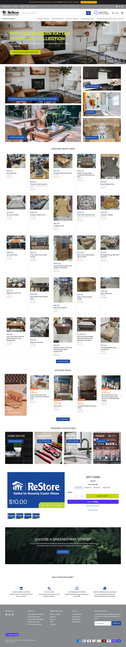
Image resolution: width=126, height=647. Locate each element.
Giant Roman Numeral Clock (86, 215)
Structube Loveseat (13, 215)
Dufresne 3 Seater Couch (37, 215)
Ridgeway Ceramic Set (14, 293)
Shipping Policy (76, 621)
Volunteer (22, 6)
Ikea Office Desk (11, 173)
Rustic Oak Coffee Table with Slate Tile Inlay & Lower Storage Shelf (15, 338)
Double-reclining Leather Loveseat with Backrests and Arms (85, 174)
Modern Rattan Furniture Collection (110, 18)
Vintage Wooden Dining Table (63, 173)
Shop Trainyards (58, 18)
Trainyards (9, 175)
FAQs (27, 6)
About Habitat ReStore (34, 617)
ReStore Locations (6, 6)
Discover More (63, 361)
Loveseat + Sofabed (107, 215)
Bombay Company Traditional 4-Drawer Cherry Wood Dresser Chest (63, 349)
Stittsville (56, 269)
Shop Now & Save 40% (22, 52)
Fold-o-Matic (58, 406)
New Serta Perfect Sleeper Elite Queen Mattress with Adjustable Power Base (85, 338)
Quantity (69, 492)
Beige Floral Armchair (36, 342)
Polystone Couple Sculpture (38, 184)
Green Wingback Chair (107, 184)
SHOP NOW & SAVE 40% (89, 2)
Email (107, 13)
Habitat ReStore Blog (33, 621)
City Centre (103, 185)
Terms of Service (77, 614)
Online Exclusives (87, 18)
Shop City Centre (72, 18)
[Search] (88, 13)
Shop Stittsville (43, 18)
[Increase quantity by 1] (82, 496)
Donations (15, 6)
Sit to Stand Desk (12, 255)
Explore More (63, 419)
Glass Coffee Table (106, 293)
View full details (93, 510)
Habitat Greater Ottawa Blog (35, 619)
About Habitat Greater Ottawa (36, 614)
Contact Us (33, 6)
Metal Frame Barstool (60, 307)
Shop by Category (8, 18)
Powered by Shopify (10, 642)
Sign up (116, 623)
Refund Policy (76, 619)
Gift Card (93, 477)
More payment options (93, 505)
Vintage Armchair (59, 226)
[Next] (120, 395)
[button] (115, 13)
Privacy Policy (76, 617)
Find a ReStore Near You (34, 624)
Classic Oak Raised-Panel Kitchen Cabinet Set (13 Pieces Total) (39, 396)
